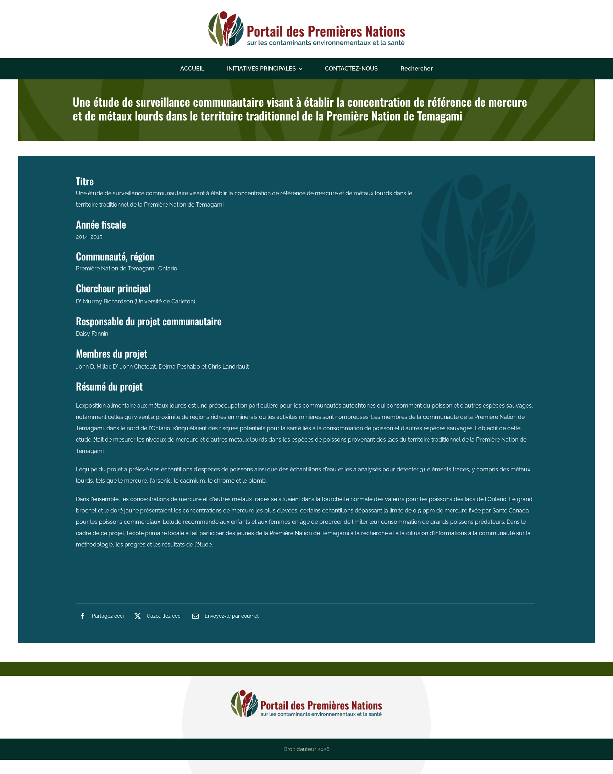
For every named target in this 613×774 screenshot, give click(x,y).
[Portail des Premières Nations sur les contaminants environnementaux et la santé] (306, 14)
